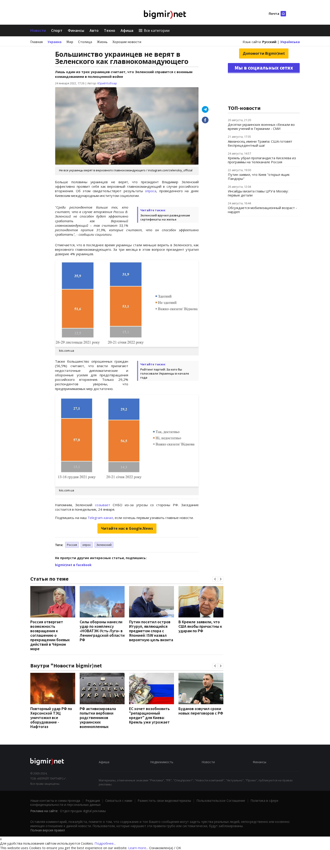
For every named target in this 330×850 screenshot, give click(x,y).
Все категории (156, 30)
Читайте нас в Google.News (127, 528)
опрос (86, 545)
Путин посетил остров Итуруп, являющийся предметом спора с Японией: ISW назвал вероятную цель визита (151, 630)
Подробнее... (105, 843)
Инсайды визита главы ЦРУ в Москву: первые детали (258, 193)
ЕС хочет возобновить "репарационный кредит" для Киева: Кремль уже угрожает (149, 715)
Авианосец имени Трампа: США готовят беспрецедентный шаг (260, 143)
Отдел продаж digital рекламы (83, 811)
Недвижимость (161, 762)
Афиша (127, 30)
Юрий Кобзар (107, 83)
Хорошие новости (126, 41)
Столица (85, 41)
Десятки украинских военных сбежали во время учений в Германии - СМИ (261, 126)
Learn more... (138, 848)
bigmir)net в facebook (73, 565)
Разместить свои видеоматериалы (164, 800)
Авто (94, 30)
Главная (36, 41)
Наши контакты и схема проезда (55, 800)
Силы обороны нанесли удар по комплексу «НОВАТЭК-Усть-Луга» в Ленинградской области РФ (102, 630)
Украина (55, 41)
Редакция (93, 800)
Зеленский (104, 545)
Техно (109, 30)
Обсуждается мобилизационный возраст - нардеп (262, 209)
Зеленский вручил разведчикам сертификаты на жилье (165, 217)
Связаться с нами (118, 800)
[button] (215, 579)
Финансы (76, 30)
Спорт (56, 30)
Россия (72, 545)
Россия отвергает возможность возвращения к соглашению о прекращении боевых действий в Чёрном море (50, 635)
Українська (290, 41)
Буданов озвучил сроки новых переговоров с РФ (200, 711)
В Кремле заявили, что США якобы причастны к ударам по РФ (200, 626)
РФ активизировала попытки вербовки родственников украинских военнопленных (98, 717)
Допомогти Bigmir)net (264, 53)
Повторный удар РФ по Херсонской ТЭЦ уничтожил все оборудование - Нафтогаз (51, 717)
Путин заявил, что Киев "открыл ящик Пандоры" (259, 176)
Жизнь (102, 41)
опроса (150, 191)
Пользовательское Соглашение (220, 800)
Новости (38, 30)
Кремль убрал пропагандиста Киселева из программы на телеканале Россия (262, 160)
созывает (102, 505)
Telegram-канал (100, 517)
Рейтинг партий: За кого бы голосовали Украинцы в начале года (164, 373)
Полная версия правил (47, 830)
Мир (69, 41)
